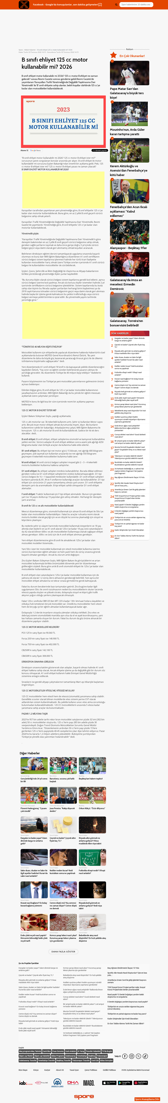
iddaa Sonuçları (106, 1060)
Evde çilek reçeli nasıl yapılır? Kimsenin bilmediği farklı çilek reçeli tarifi (129, 399)
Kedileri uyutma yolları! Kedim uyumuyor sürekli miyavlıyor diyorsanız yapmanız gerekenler (130, 419)
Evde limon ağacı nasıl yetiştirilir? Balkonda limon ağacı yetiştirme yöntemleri (127, 428)
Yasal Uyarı (74, 1070)
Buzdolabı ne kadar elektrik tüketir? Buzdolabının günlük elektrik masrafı (129, 463)
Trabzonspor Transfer (81, 1060)
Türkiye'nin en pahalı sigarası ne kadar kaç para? (126, 1014)
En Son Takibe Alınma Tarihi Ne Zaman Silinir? (125, 1023)
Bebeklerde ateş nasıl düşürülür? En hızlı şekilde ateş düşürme (130, 411)
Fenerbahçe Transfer (46, 1060)
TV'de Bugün (107, 1051)
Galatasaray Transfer (27, 1060)
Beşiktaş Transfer (63, 1060)
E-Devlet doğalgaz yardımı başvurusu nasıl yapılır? (127, 1002)
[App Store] (109, 1084)
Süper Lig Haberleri (42, 1056)
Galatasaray (70, 1056)
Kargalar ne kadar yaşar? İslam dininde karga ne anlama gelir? (130, 339)
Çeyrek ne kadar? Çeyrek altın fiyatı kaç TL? (36, 975)
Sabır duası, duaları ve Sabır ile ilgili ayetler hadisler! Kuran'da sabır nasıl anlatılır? (129, 359)
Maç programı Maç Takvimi (30, 1051)
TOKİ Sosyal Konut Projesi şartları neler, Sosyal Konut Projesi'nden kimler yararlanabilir (130, 498)
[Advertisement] (63, 190)
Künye (35, 1070)
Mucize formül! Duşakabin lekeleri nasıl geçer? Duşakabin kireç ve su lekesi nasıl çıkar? (130, 449)
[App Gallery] (141, 1084)
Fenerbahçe (82, 1056)
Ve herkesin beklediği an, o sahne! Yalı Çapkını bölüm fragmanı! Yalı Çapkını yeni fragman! (129, 471)
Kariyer (47, 1070)
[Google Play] (125, 1084)
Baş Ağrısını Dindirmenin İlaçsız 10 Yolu (130, 477)
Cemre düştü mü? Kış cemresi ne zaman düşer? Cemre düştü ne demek (130, 386)
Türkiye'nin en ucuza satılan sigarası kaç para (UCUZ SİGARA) (130, 518)
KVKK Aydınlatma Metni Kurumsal (135, 1070)
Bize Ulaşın (23, 1070)
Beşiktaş (91, 1056)
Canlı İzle (95, 1060)
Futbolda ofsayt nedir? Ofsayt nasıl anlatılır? (36, 1002)
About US (60, 1070)
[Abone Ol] (35, 150)
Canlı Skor (47, 1051)
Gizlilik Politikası (109, 1070)
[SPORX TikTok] (145, 1056)
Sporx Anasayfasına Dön (147, 1099)
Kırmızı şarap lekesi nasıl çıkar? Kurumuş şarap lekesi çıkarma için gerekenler (130, 405)
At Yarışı (81, 1051)
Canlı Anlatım (70, 1051)
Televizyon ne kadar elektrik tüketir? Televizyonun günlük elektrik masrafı (129, 457)
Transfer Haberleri (93, 1051)
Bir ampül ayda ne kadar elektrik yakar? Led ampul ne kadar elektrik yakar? (130, 442)
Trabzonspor (102, 1056)
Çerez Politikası (91, 1070)
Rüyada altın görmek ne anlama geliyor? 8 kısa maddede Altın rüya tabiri (130, 352)
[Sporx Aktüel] (24, 5)
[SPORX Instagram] (132, 1056)
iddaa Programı (57, 1056)
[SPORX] (84, 1097)
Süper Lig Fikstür (26, 1056)
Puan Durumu (58, 1051)
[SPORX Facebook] (125, 1056)
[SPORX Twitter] (138, 1056)
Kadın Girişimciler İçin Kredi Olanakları (129, 530)
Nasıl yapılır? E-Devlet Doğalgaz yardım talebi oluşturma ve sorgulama (130, 505)
